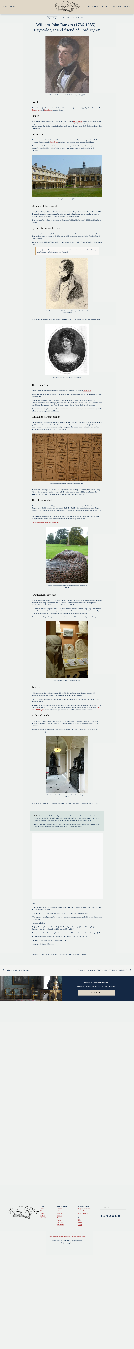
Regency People (52, 18)
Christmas (60, 1222)
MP (70, 954)
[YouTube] (113, 1216)
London (59, 1213)
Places (59, 1220)
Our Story (116, 7)
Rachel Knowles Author (98, 7)
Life (58, 1211)
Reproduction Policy (68, 1236)
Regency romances (84, 1209)
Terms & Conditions (58, 1236)
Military (59, 1215)
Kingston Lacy (36, 110)
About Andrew (83, 1213)
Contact (127, 7)
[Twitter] (107, 1216)
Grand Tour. (87, 391)
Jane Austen (60, 1225)
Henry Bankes (77, 121)
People (59, 1218)
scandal (84, 954)
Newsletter (43, 1218)
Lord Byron (54, 142)
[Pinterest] (119, 1216)
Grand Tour (44, 954)
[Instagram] (104, 1216)
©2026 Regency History (80, 1236)
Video (80, 1224)
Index (80, 1222)
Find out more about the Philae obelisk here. (46, 522)
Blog (5, 7)
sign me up (96, 993)
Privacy (50, 1236)
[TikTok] (110, 1216)
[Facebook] (101, 1216)
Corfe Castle (48, 110)
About (42, 1213)
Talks (12, 7)
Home (42, 1209)
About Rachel (82, 1211)
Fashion (59, 1209)
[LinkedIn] (116, 1216)
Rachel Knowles (82, 18)
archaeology (76, 954)
